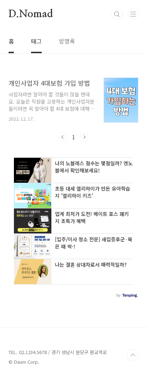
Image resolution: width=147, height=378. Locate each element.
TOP (132, 355)
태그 (36, 41)
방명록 (67, 41)
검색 (117, 14)
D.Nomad (31, 14)
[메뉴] (133, 14)
